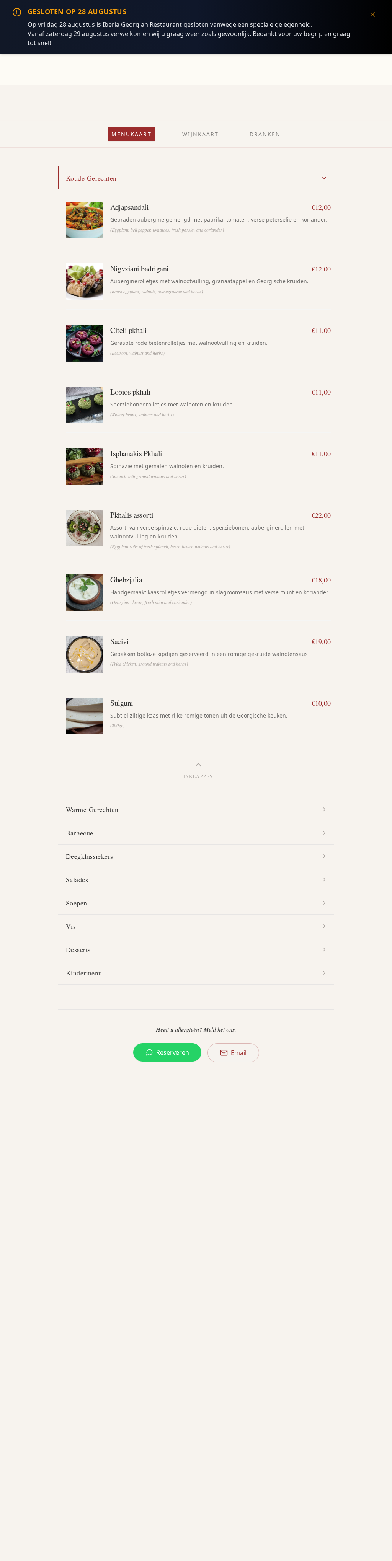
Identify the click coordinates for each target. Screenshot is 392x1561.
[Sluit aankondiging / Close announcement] (373, 14)
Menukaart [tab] (131, 134)
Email (239, 1053)
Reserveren (172, 1052)
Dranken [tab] (265, 134)
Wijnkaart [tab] (200, 134)
